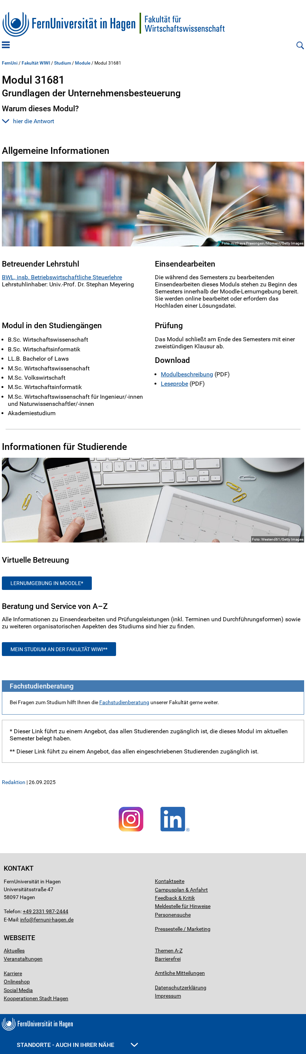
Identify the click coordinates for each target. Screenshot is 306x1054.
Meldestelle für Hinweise (182, 906)
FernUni (10, 63)
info (24, 920)
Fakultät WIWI (36, 63)
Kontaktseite (169, 881)
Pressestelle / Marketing (182, 929)
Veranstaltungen (23, 959)
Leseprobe (174, 383)
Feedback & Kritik (175, 898)
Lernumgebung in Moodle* (46, 583)
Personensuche (173, 915)
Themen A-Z (168, 951)
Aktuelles (14, 951)
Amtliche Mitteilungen (180, 973)
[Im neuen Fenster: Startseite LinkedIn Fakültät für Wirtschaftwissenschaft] (175, 831)
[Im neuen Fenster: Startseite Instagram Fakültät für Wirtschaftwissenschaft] (131, 831)
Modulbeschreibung (187, 374)
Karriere (13, 973)
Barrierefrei (168, 959)
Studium (62, 63)
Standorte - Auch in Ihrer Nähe (66, 1044)
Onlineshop (17, 982)
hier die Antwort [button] (33, 121)
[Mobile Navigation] (6, 45)
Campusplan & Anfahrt (181, 890)
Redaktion (13, 782)
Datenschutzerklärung (180, 988)
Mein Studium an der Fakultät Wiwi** (58, 649)
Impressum (168, 996)
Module (82, 63)
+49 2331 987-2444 (45, 911)
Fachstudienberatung (124, 702)
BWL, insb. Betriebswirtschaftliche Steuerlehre (62, 277)
